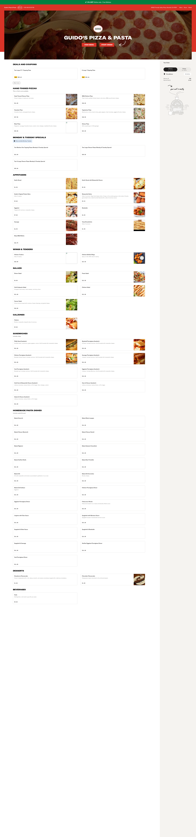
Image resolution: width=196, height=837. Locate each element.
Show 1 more (16, 82)
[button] (45, 99)
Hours (185, 7)
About (190, 7)
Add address (187, 74)
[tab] (170, 69)
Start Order (106, 45)
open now (20, 7)
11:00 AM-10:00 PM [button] (29, 7)
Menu (181, 7)
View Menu (89, 45)
